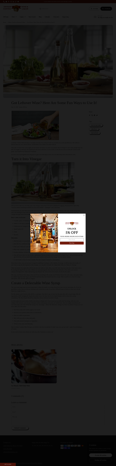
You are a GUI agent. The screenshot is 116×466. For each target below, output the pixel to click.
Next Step (71, 243)
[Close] (84, 215)
